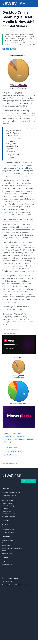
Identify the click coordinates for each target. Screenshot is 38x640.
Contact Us (6, 561)
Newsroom (6, 545)
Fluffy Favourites (11, 455)
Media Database (7, 500)
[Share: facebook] (3, 49)
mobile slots (20, 436)
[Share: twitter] (7, 49)
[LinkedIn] (9, 581)
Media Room (6, 511)
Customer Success (8, 514)
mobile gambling (9, 436)
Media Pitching (7, 503)
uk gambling (7, 442)
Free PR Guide (28, 481)
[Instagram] (12, 581)
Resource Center (8, 540)
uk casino (30, 439)
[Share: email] (14, 49)
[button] (34, 3)
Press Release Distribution (11, 492)
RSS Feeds (6, 551)
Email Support (7, 564)
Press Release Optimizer (10, 516)
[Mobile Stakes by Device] (19, 392)
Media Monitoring (8, 506)
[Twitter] (6, 581)
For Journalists (7, 543)
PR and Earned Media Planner (12, 548)
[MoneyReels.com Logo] (19, 416)
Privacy (19, 585)
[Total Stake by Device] (19, 91)
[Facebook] (3, 581)
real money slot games (21, 173)
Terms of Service (8, 585)
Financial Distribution (9, 495)
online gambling (19, 439)
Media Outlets (7, 553)
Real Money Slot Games (13, 451)
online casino (7, 439)
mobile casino (16, 433)
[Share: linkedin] (11, 49)
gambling (6, 433)
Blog (3, 527)
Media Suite (6, 498)
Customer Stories (8, 529)
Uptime (26, 585)
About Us (5, 524)
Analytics (5, 508)
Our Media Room (8, 532)
